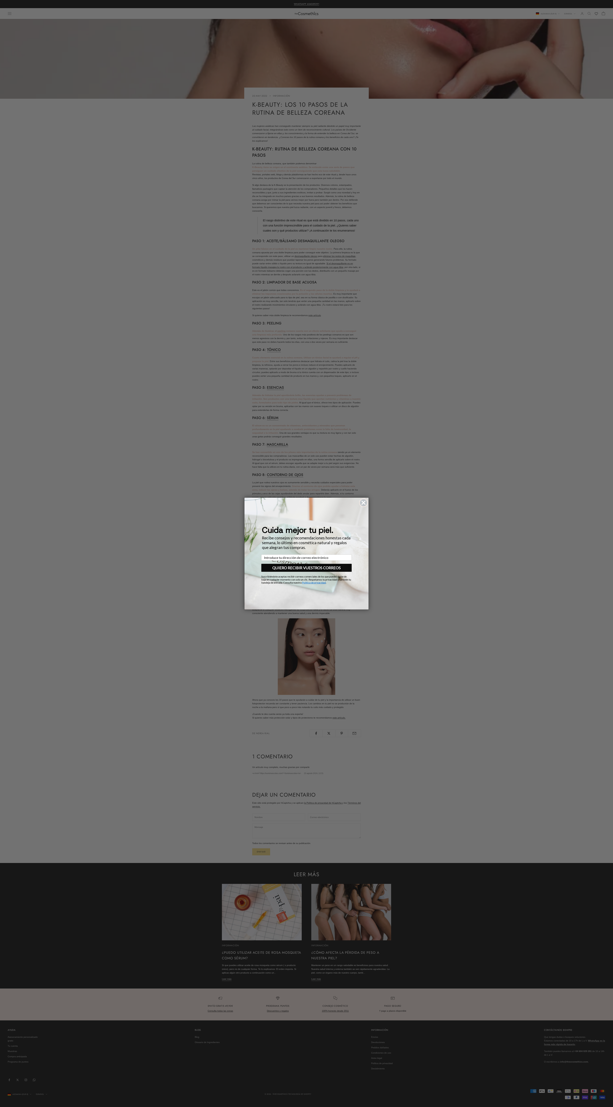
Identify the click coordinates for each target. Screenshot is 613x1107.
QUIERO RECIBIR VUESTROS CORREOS (306, 567)
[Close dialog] (363, 503)
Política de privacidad (314, 582)
